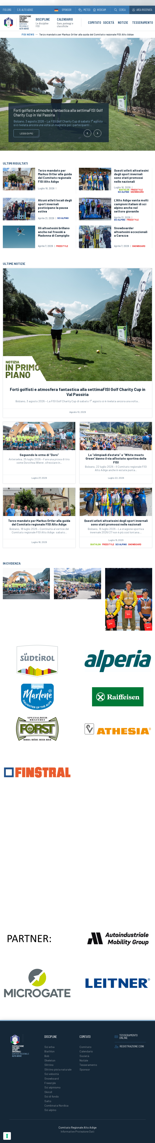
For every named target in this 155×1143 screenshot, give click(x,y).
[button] (120, 9)
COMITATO (94, 22)
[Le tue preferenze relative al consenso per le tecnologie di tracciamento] (7, 1136)
